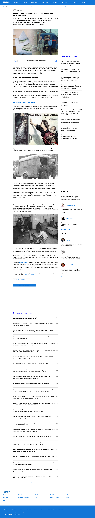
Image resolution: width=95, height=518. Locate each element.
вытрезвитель (23, 262)
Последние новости (22, 313)
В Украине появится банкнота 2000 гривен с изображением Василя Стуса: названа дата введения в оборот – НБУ (71, 112)
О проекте (5, 509)
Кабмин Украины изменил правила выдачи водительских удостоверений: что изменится (71, 121)
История (23, 279)
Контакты (21, 509)
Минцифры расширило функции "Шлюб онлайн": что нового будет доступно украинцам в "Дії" (71, 79)
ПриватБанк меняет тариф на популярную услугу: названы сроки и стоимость (71, 103)
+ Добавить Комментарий (24, 285)
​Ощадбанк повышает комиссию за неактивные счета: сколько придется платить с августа (71, 136)
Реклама (29, 509)
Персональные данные (39, 509)
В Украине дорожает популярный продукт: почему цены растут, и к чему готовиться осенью (71, 128)
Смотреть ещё (35, 482)
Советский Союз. (29, 274)
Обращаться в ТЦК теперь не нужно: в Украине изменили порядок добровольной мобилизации (69, 95)
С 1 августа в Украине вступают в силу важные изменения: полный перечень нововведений (71, 86)
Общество (16, 279)
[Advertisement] (35, 298)
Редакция (13, 509)
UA (4, 6)
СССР (28, 279)
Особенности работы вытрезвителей (24, 102)
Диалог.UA (20, 28)
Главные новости (69, 57)
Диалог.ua (52, 511)
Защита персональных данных (55, 509)
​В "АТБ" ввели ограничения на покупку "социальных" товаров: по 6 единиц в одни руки (70, 63)
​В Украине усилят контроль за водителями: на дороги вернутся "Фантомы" (70, 71)
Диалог (14, 9)
